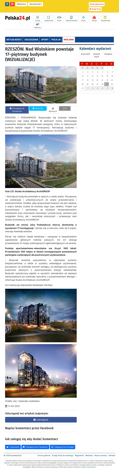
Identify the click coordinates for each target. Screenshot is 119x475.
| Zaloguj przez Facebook (36, 447)
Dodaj (37, 20)
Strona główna (44, 455)
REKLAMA (69, 39)
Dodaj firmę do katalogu (62, 455)
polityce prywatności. (89, 467)
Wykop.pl (53, 111)
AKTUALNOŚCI (13, 39)
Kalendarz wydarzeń (95, 49)
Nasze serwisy (100, 455)
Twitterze (38, 108)
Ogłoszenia (49, 20)
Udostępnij (42, 419)
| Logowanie (13, 447)
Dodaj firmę (96, 9)
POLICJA (56, 39)
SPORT (44, 39)
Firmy (83, 20)
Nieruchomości (71, 20)
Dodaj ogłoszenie (96, 4)
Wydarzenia (105, 20)
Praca (59, 20)
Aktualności (35, 4)
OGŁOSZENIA (31, 39)
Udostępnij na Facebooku (18, 109)
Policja (94, 20)
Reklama (21, 4)
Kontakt (112, 455)
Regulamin (79, 455)
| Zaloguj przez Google (63, 447)
